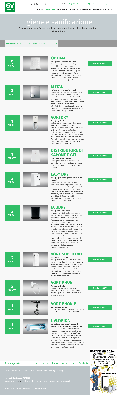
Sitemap (60, 371)
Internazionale (10, 381)
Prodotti (50, 9)
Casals (52, 381)
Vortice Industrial (63, 381)
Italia (19, 381)
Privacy (39, 371)
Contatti (64, 4)
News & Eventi (99, 9)
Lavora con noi (17, 371)
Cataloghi (73, 9)
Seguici (7, 371)
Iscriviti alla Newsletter (55, 363)
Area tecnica (55, 4)
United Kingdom (29, 381)
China (39, 381)
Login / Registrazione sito (77, 4)
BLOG (110, 9)
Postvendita (85, 9)
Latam (45, 381)
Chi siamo (40, 9)
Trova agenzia (44, 4)
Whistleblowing (49, 371)
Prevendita (62, 9)
